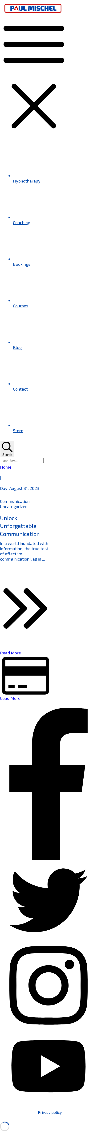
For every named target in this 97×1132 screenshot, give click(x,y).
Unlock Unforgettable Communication (20, 525)
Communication (15, 501)
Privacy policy (50, 1112)
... (43, 559)
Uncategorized (14, 506)
